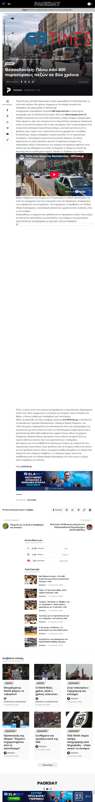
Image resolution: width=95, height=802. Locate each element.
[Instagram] (47, 554)
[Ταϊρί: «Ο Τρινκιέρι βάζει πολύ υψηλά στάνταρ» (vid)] (31, 593)
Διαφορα (9, 64)
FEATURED (31, 500)
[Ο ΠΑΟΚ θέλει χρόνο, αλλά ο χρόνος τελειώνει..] (47, 672)
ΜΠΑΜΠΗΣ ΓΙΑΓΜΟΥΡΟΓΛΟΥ (47, 702)
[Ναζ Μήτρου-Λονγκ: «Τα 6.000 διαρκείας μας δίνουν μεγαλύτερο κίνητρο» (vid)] (31, 579)
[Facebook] (47, 548)
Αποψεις (9, 683)
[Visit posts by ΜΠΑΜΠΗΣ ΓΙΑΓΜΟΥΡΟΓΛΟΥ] (37, 698)
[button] (4, 4)
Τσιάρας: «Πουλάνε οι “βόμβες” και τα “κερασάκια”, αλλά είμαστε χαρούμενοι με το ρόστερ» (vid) (54, 604)
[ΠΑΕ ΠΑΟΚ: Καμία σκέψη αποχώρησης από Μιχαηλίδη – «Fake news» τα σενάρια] (79, 720)
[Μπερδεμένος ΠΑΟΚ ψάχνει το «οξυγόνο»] (15, 672)
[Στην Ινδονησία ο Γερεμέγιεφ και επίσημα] (79, 672)
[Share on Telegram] (7, 128)
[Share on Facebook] (21, 82)
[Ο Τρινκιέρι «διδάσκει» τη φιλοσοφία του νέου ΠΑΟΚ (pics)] (31, 630)
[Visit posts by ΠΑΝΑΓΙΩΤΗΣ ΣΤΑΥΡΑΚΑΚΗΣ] (5, 698)
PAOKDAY (17, 90)
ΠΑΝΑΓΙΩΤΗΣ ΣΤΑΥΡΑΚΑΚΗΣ (15, 702)
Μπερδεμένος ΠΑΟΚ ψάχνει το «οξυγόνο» (14, 691)
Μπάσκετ (42, 585)
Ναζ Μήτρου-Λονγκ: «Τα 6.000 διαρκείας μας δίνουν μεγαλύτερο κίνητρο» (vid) (54, 579)
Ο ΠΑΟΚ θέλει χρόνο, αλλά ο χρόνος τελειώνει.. (47, 691)
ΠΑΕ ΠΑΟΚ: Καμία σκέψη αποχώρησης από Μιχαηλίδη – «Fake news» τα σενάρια (79, 742)
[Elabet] (54, 480)
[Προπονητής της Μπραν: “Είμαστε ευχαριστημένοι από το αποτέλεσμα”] (15, 720)
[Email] (7, 134)
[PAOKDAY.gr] (47, 4)
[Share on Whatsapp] (29, 82)
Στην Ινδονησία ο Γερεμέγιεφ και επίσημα (77, 691)
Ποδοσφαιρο (73, 683)
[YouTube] (47, 789)
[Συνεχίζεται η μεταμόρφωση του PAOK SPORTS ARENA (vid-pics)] (31, 642)
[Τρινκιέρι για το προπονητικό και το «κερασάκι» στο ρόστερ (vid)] (31, 619)
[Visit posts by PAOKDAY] (8, 90)
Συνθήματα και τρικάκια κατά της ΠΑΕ (47, 739)
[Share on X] (25, 82)
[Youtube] (47, 561)
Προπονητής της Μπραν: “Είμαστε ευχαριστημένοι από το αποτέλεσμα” (14, 742)
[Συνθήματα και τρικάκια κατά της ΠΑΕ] (47, 720)
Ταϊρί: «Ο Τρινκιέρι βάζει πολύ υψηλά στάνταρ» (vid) (52, 591)
